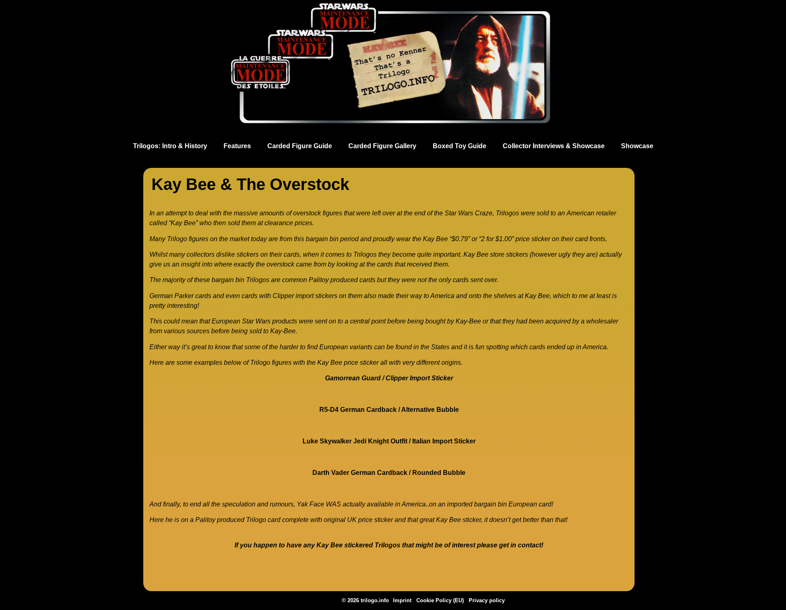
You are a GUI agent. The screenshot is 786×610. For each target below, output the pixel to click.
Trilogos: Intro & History (170, 145)
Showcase (637, 145)
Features (237, 145)
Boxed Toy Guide (459, 145)
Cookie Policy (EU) (440, 600)
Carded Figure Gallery (382, 145)
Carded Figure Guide (299, 145)
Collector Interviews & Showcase (554, 145)
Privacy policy (487, 600)
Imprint (402, 600)
